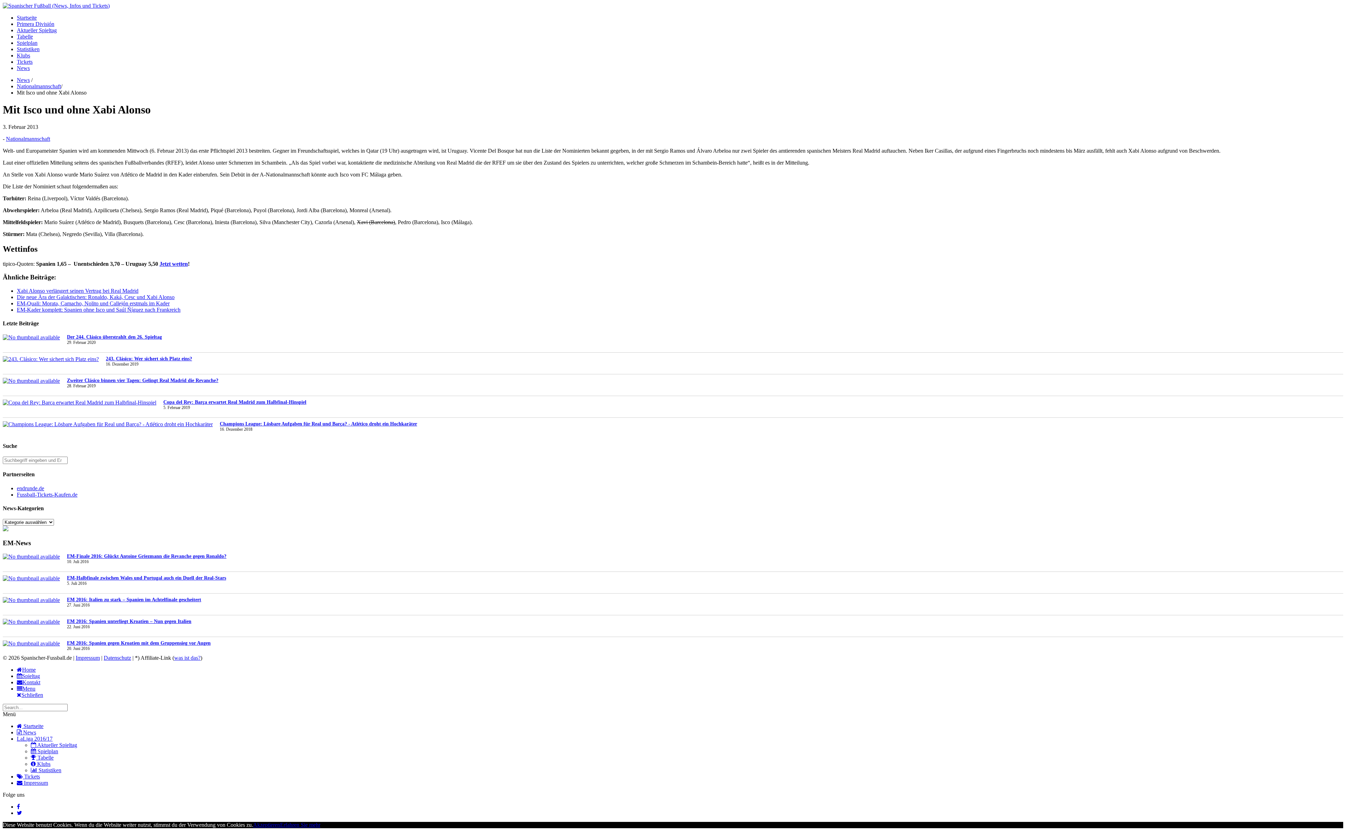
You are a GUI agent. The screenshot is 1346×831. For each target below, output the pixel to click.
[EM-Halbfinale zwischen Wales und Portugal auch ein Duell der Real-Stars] (31, 578)
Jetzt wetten (173, 264)
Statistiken (28, 49)
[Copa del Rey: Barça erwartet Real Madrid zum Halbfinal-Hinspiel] (79, 403)
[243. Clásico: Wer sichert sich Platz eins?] (51, 359)
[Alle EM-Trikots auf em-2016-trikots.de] (5, 529)
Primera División (35, 24)
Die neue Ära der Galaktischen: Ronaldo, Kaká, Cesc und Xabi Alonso (96, 297)
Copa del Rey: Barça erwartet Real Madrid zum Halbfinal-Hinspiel (234, 402)
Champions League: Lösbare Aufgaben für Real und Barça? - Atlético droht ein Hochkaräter (318, 424)
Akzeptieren (266, 825)
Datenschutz (117, 658)
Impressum (88, 658)
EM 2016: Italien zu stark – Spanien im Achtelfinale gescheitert (134, 599)
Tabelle (25, 37)
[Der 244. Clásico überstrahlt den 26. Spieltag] (31, 337)
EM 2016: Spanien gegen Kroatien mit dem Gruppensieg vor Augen (139, 643)
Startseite (27, 18)
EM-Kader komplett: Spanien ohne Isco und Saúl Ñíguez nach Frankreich (99, 310)
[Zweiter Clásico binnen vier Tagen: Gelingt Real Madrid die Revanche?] (31, 381)
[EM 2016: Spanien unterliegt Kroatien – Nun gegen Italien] (31, 622)
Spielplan (27, 43)
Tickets (25, 62)
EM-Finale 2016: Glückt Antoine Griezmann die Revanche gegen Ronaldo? (146, 556)
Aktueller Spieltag (37, 30)
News (23, 68)
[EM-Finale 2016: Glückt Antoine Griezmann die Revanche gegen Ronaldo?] (31, 557)
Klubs (23, 55)
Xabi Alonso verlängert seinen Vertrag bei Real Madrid (77, 291)
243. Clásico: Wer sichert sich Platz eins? (149, 358)
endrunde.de (30, 488)
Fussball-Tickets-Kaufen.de (47, 495)
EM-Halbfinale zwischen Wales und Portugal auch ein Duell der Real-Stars (146, 578)
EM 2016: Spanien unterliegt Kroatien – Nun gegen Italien (129, 621)
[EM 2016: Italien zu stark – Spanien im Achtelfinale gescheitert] (31, 600)
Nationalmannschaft (39, 86)
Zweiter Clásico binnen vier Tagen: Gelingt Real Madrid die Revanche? (142, 380)
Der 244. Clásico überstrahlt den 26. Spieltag (114, 337)
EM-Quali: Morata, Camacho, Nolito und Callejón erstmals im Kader (93, 303)
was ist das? (187, 658)
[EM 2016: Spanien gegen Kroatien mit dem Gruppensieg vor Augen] (31, 643)
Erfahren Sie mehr (300, 825)
